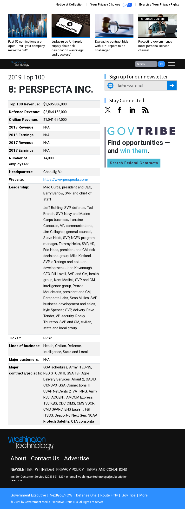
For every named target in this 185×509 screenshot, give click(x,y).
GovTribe (129, 495)
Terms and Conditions (106, 469)
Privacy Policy (70, 469)
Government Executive (28, 495)
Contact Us (45, 458)
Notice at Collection (69, 4)
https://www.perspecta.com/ (65, 179)
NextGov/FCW (61, 495)
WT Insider (44, 469)
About (18, 458)
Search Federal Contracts (134, 163)
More (143, 495)
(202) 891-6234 (55, 476)
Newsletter (22, 469)
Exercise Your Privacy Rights (159, 4)
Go (161, 64)
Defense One (86, 495)
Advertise (76, 458)
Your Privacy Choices (105, 4)
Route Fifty (109, 495)
